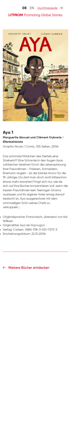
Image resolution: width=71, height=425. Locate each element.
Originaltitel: (11, 225)
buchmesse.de (47, 8)
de (24, 8)
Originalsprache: (14, 217)
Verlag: (7, 229)
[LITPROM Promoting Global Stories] (35, 15)
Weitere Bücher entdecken (28, 268)
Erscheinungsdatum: (17, 233)
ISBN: (28, 229)
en (32, 8)
